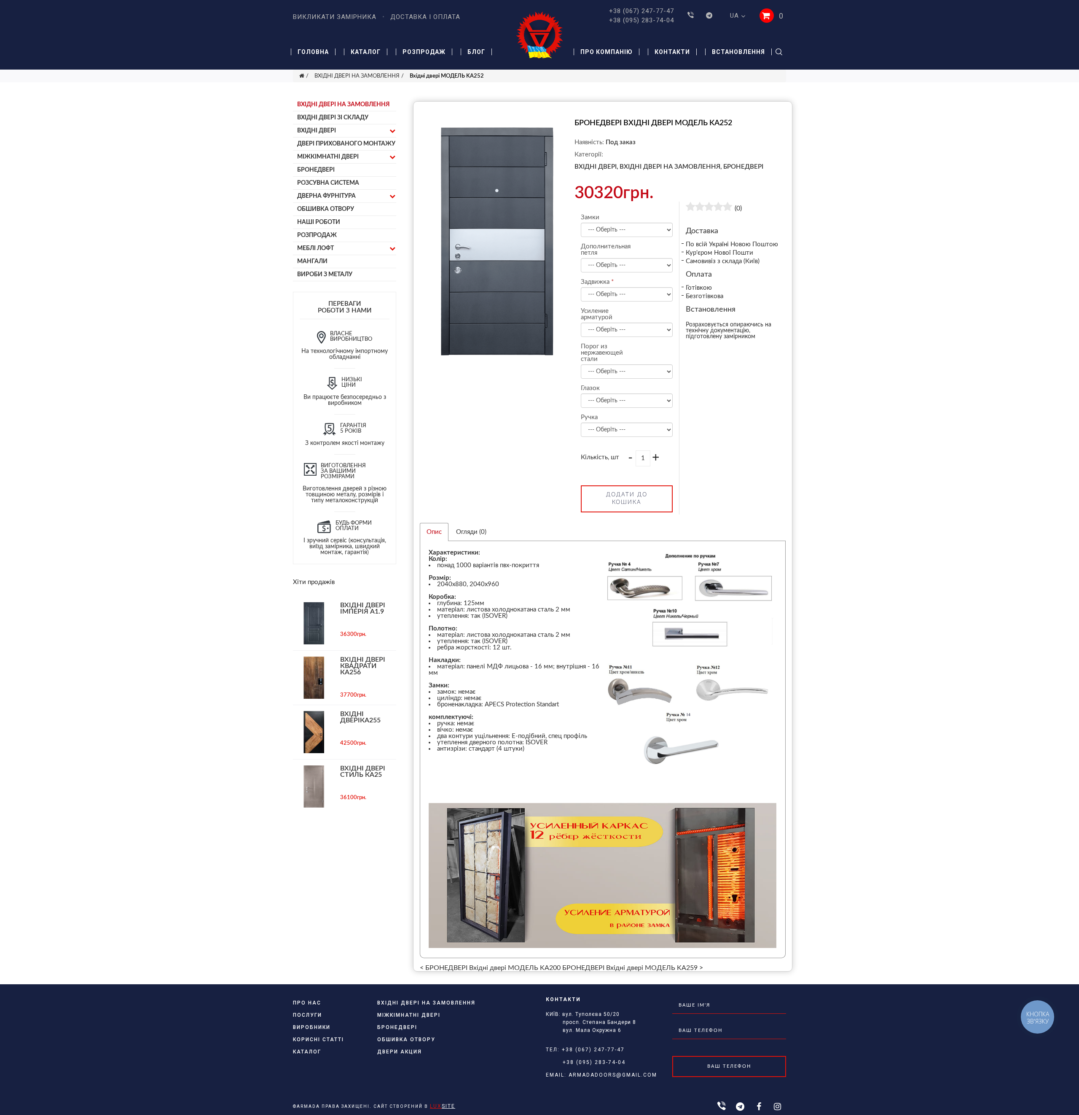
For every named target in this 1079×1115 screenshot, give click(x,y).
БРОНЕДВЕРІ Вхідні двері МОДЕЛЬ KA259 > (632, 967)
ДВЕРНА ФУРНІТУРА (326, 196)
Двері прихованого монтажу (346, 144)
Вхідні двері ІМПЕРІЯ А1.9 (362, 608)
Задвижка (595, 282)
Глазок (590, 388)
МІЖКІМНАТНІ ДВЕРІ (328, 157)
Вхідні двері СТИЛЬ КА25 (362, 771)
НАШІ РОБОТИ (318, 222)
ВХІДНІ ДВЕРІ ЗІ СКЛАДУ (332, 118)
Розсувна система (328, 183)
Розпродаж (424, 51)
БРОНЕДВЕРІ (316, 170)
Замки (590, 217)
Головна (313, 51)
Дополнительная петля (601, 249)
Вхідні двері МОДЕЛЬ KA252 (447, 76)
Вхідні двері (316, 131)
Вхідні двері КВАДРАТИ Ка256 (362, 666)
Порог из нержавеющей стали (601, 352)
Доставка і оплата (425, 17)
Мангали (312, 261)
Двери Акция (399, 1052)
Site (442, 1106)
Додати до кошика (626, 498)
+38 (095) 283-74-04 (641, 20)
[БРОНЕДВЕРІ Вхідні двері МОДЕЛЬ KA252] (497, 360)
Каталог (366, 51)
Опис (434, 532)
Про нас (307, 1003)
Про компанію (606, 51)
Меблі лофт (315, 248)
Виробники (311, 1027)
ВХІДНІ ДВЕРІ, (596, 167)
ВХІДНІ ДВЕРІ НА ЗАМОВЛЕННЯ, (671, 167)
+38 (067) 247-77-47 (641, 11)
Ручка (589, 417)
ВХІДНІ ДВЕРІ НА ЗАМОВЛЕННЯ (357, 76)
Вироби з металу (324, 274)
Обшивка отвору (325, 209)
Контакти (672, 51)
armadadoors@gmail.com (613, 1075)
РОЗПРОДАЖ (317, 235)
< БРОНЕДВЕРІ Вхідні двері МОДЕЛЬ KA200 (490, 967)
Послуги (307, 1015)
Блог (476, 51)
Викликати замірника (334, 17)
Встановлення (738, 51)
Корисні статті (318, 1039)
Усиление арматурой (596, 314)
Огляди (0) (471, 532)
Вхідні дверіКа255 (360, 717)
